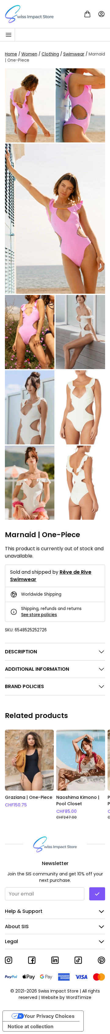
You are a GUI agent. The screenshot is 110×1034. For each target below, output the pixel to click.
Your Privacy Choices (49, 1016)
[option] (29, 774)
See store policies (39, 615)
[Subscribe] (97, 893)
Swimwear (73, 54)
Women (29, 54)
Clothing (50, 54)
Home (11, 54)
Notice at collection (30, 1026)
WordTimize (78, 997)
